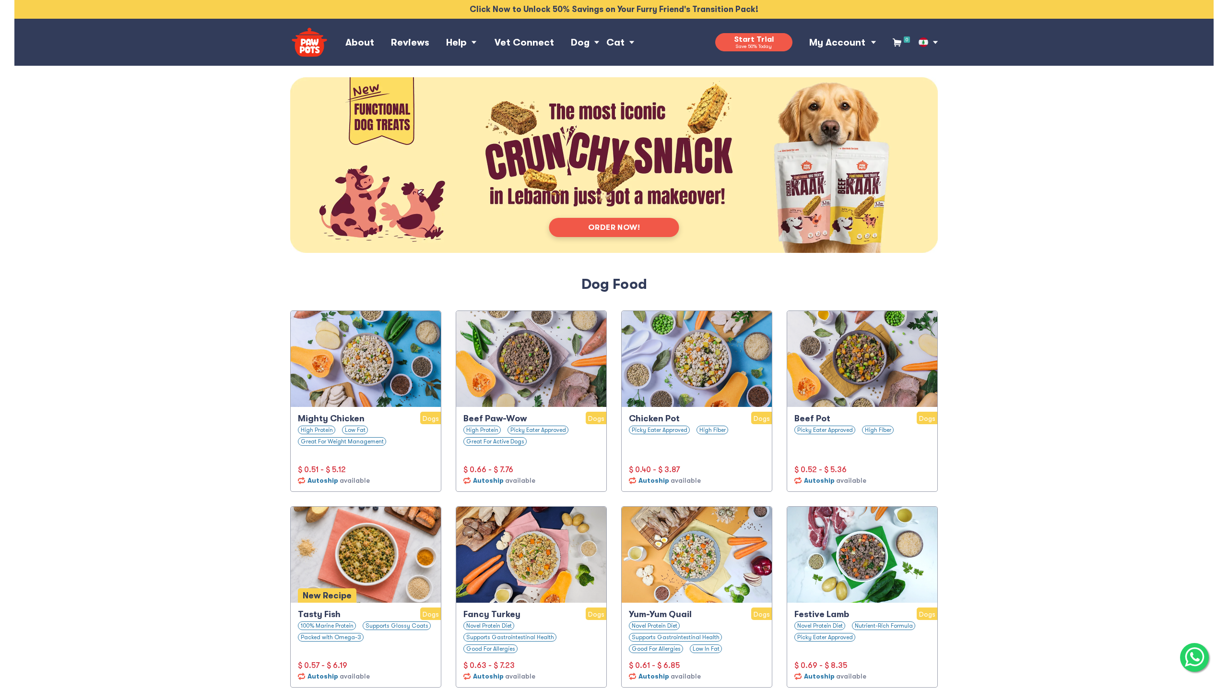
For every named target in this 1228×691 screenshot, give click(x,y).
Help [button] (456, 42)
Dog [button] (580, 42)
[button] (923, 42)
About (359, 42)
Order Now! (614, 227)
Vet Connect (524, 42)
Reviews (410, 42)
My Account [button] (837, 42)
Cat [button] (615, 42)
